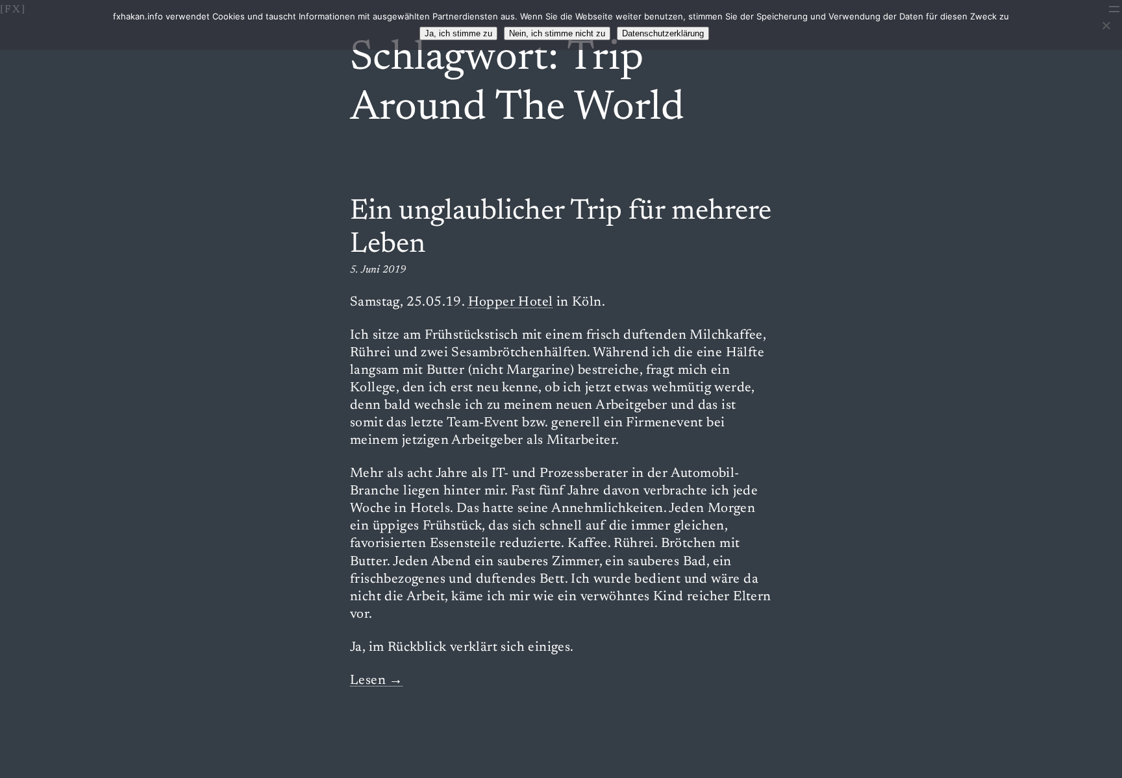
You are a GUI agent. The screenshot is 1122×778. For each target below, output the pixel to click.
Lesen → (376, 681)
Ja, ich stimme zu (458, 33)
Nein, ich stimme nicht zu (557, 33)
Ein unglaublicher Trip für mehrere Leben (560, 229)
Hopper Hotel (510, 303)
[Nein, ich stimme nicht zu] (1105, 25)
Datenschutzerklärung (663, 33)
